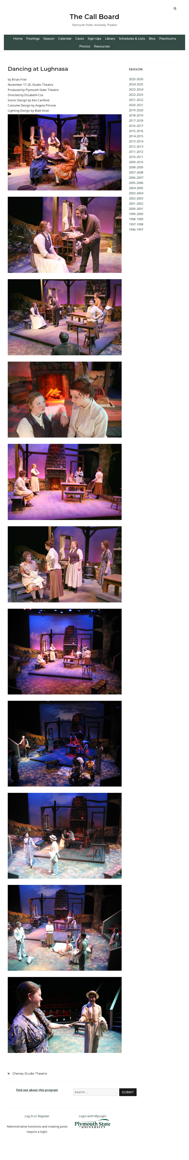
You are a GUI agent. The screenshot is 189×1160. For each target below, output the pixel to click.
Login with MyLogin (92, 1116)
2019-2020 (136, 110)
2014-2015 (136, 136)
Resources (102, 46)
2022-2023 (136, 95)
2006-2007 (136, 178)
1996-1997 (136, 229)
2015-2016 (136, 131)
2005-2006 (136, 183)
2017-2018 (136, 121)
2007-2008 (136, 172)
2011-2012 (136, 152)
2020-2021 (136, 105)
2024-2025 (136, 84)
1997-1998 (136, 224)
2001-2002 (136, 204)
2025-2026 (136, 79)
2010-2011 (136, 157)
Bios (152, 38)
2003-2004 (136, 193)
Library (110, 38)
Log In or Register (37, 1116)
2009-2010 (136, 162)
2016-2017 (136, 126)
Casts (79, 38)
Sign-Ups (94, 38)
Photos (84, 46)
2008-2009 (136, 167)
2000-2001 (136, 209)
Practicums (167, 38)
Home (18, 38)
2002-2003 (136, 198)
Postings (33, 38)
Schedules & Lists (132, 38)
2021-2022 (136, 100)
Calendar (65, 38)
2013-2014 (136, 141)
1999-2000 (136, 214)
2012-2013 (136, 146)
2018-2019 (136, 115)
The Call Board (94, 17)
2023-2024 (136, 89)
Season (48, 38)
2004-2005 (136, 188)
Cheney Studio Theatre (29, 1073)
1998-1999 (136, 219)
